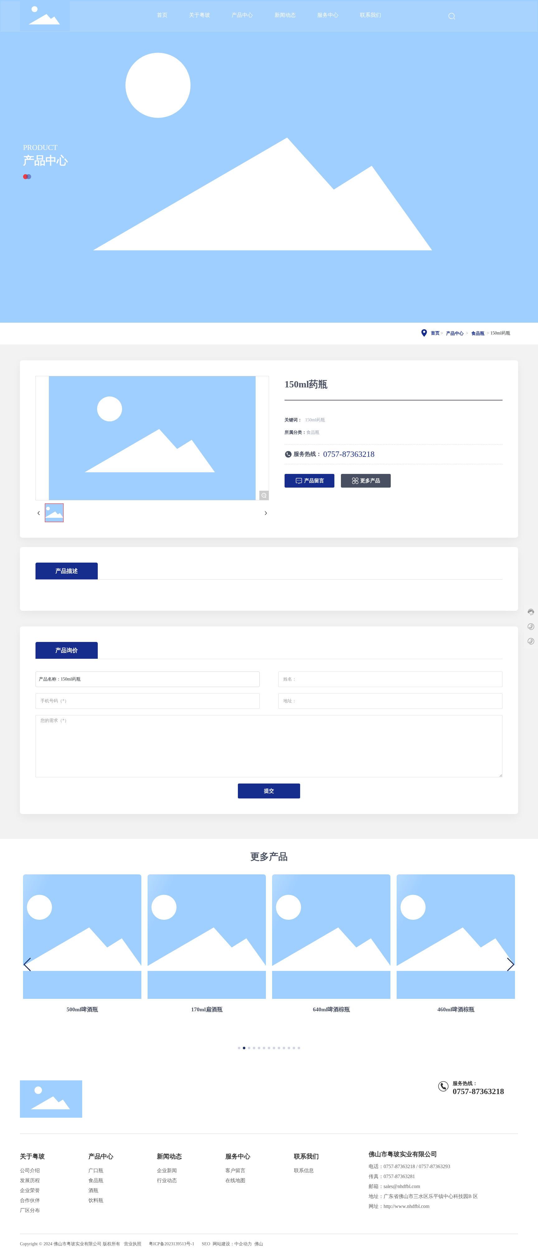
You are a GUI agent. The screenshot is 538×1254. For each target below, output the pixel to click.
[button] (239, 1048)
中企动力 (243, 1244)
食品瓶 (477, 333)
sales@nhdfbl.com (402, 1186)
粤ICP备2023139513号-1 (171, 1244)
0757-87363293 (434, 1166)
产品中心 (45, 160)
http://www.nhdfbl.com (406, 1206)
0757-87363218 (349, 454)
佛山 (258, 1244)
